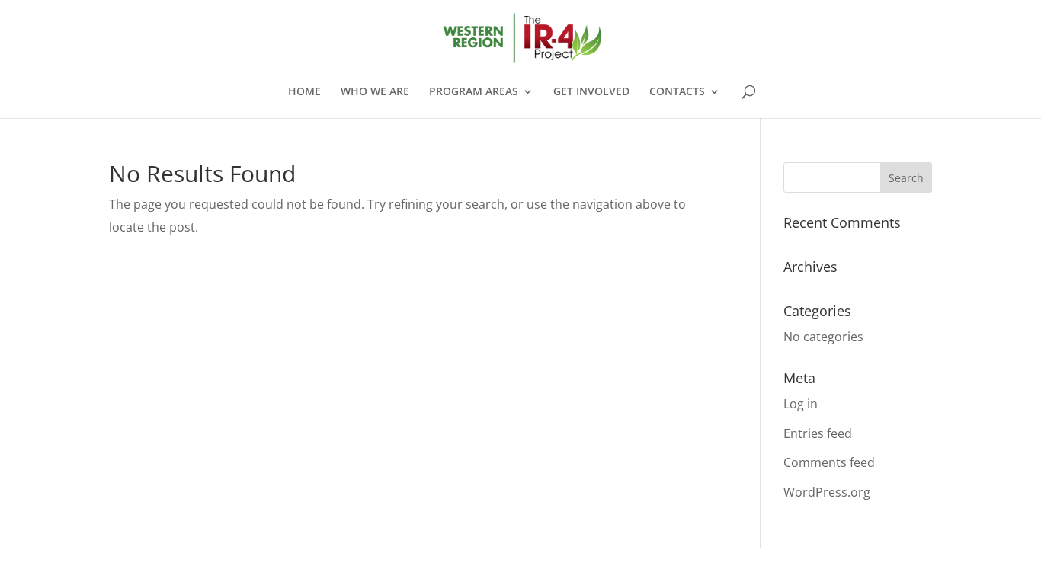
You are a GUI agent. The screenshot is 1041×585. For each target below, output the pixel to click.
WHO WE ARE (375, 92)
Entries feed (817, 433)
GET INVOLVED (591, 92)
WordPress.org (826, 492)
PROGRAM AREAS (473, 92)
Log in (800, 403)
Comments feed (829, 462)
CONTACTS (677, 92)
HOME (304, 92)
